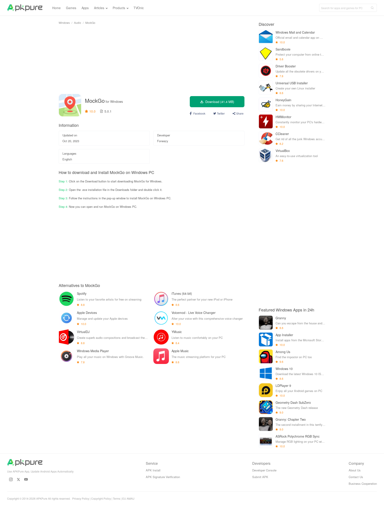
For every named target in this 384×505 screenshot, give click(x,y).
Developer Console (264, 470)
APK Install (153, 470)
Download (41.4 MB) (219, 101)
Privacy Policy (80, 498)
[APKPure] (24, 7)
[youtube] (26, 479)
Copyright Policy (101, 498)
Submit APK (260, 477)
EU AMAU (128, 498)
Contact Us (356, 477)
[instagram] (11, 479)
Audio (77, 22)
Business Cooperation (363, 483)
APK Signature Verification (163, 477)
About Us (355, 470)
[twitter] (18, 479)
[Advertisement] (151, 59)
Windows (64, 22)
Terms (116, 498)
